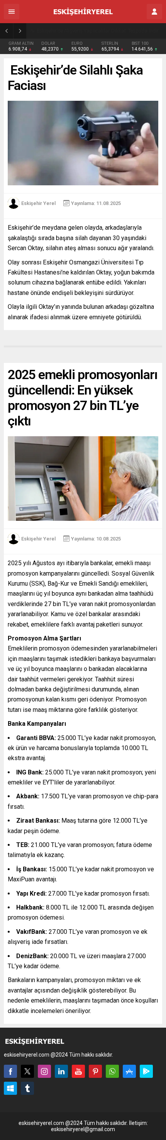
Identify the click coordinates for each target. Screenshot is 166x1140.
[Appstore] (129, 1071)
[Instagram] (44, 1071)
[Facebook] (10, 1071)
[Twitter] (27, 1071)
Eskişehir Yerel (38, 203)
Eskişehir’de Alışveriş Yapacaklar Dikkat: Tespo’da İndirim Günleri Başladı (99, 31)
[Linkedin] (61, 1071)
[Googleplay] (146, 1071)
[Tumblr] (27, 1088)
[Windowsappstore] (10, 1088)
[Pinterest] (95, 1071)
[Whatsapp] (112, 1071)
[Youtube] (78, 1071)
